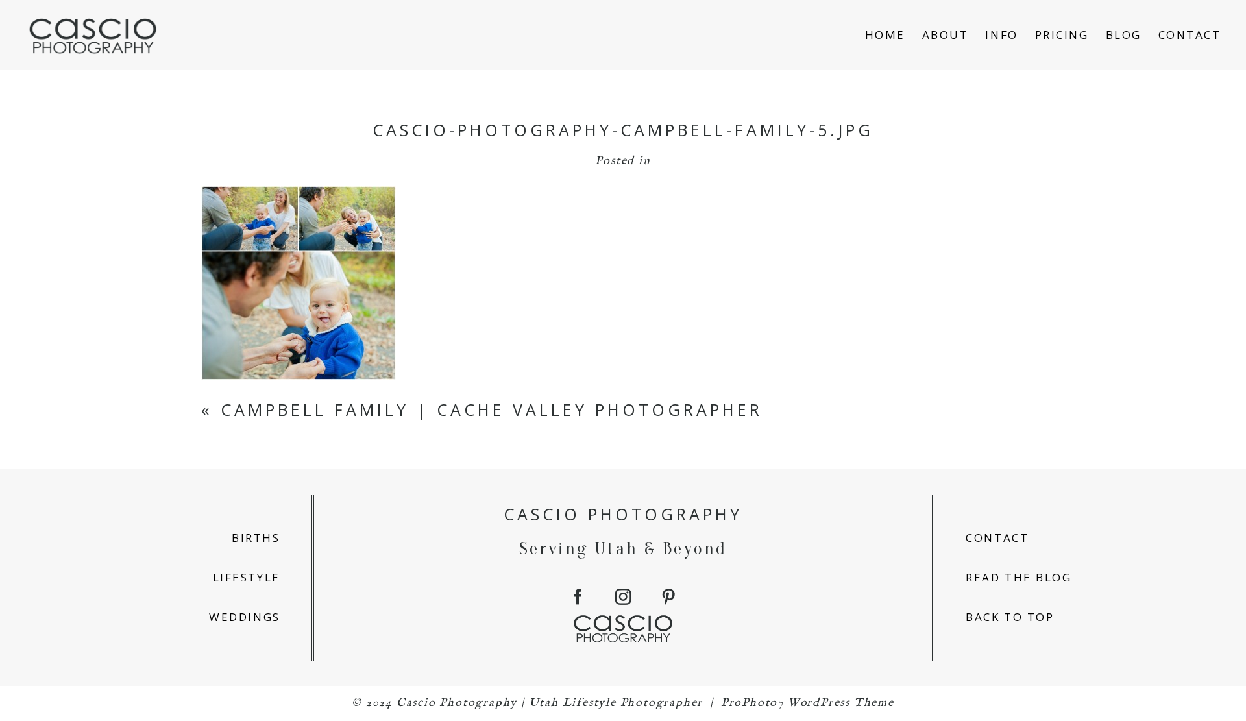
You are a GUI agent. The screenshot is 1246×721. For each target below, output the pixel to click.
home (885, 34)
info (1001, 34)
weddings (244, 616)
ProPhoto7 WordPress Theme (807, 703)
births (256, 537)
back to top (1010, 616)
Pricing (1062, 34)
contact (997, 537)
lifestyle (246, 577)
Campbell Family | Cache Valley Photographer (492, 409)
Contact (1189, 34)
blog (1124, 34)
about (945, 34)
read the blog (1018, 577)
